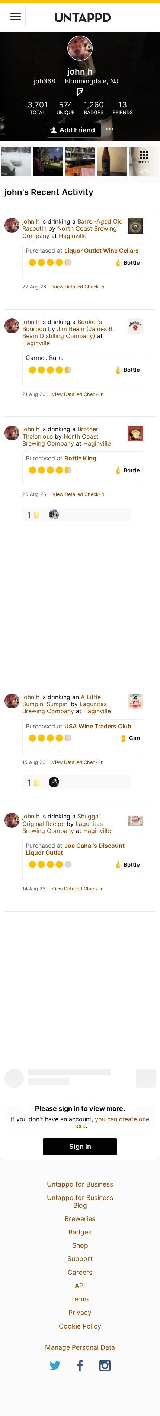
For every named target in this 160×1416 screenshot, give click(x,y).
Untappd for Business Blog (80, 1201)
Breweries (80, 1219)
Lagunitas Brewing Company (64, 707)
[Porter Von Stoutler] (54, 514)
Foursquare (80, 92)
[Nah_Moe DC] (54, 782)
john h (30, 221)
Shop (80, 1245)
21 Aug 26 (33, 394)
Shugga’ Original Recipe (61, 820)
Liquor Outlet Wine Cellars (101, 250)
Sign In (80, 1146)
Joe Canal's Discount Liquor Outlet (75, 849)
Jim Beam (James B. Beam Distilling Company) (68, 332)
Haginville (72, 235)
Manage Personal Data (80, 1347)
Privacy (80, 1312)
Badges (80, 1232)
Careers (80, 1272)
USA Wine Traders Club (97, 726)
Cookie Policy (80, 1326)
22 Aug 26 (34, 287)
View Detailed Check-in (78, 287)
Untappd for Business (80, 1184)
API (80, 1286)
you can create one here (111, 1122)
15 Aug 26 (33, 762)
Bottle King (80, 458)
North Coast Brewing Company (60, 440)
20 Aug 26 (34, 494)
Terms (80, 1299)
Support (80, 1259)
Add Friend (77, 130)
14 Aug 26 (33, 888)
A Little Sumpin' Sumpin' (61, 700)
